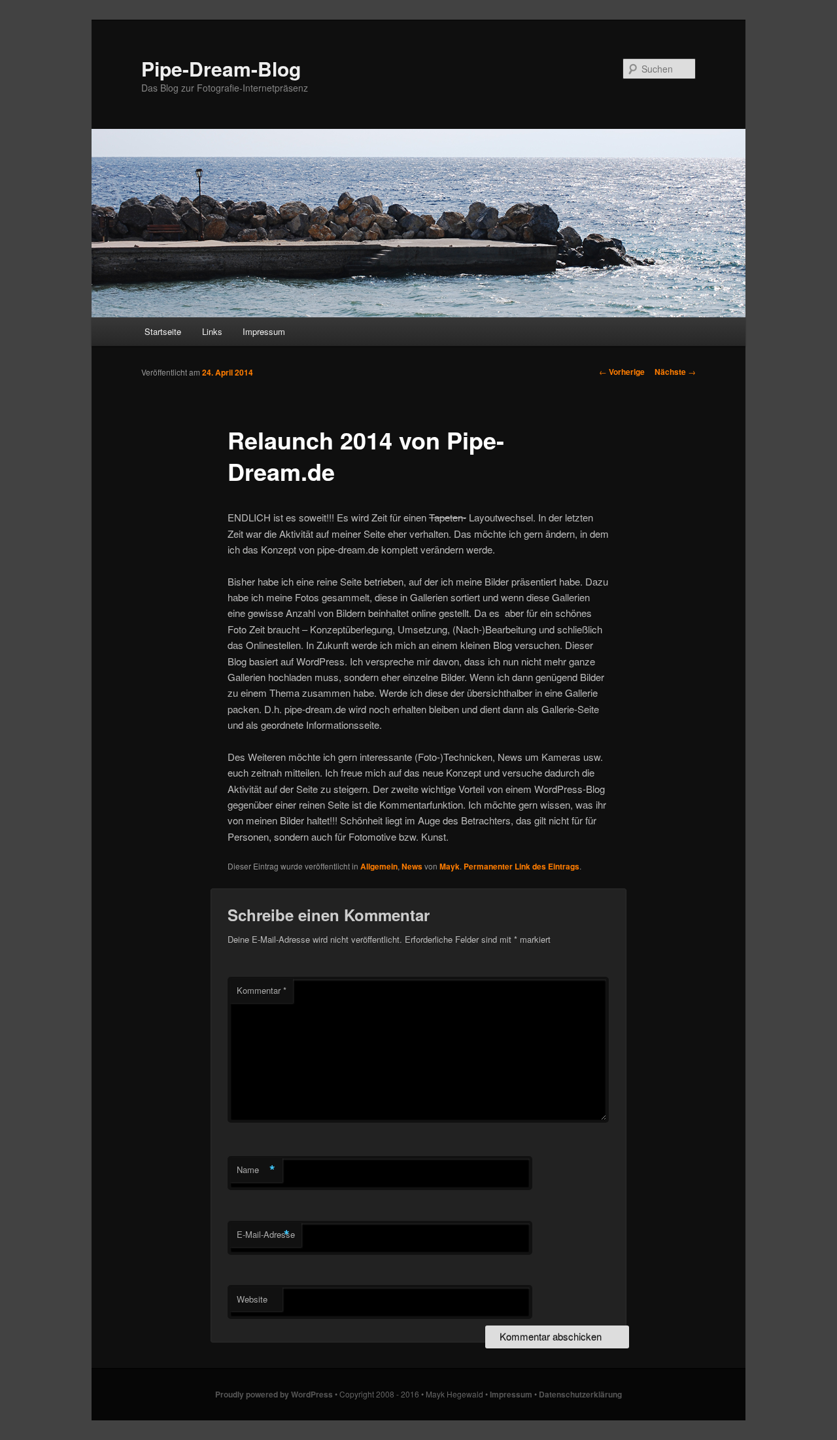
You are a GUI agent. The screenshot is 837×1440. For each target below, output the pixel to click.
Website (252, 1299)
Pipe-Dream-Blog (221, 68)
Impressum (264, 331)
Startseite (163, 331)
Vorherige (622, 372)
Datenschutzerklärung (580, 1394)
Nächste (675, 372)
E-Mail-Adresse (266, 1234)
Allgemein (379, 866)
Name (256, 1169)
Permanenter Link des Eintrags (521, 866)
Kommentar (261, 990)
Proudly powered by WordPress (274, 1394)
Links (212, 331)
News (411, 866)
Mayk (449, 866)
